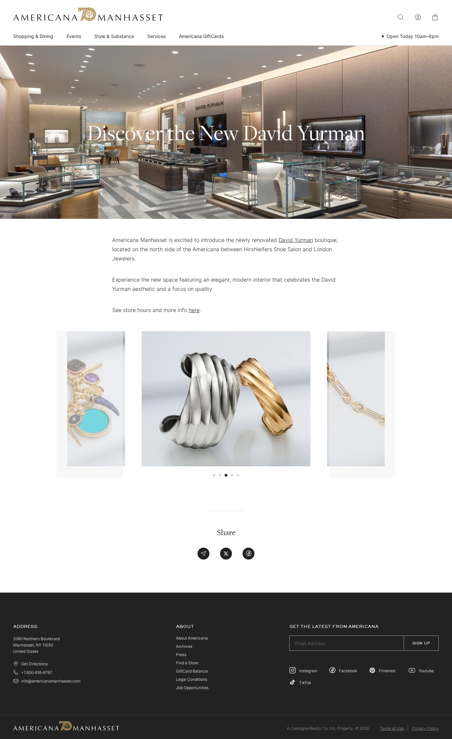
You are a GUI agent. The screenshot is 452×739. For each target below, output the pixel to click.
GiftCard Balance (192, 671)
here (194, 310)
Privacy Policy (425, 728)
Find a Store (187, 662)
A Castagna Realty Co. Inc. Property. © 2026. (328, 728)
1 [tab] (214, 475)
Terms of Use (392, 728)
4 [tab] (232, 475)
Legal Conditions (191, 679)
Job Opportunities (192, 687)
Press (181, 654)
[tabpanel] (226, 398)
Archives (184, 646)
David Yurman (296, 240)
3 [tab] (226, 475)
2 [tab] (220, 475)
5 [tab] (238, 475)
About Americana (192, 638)
